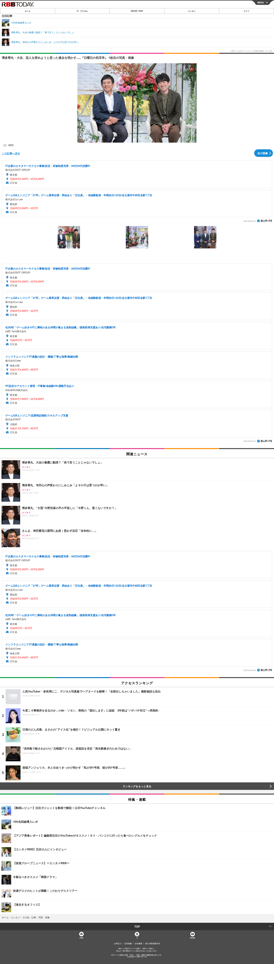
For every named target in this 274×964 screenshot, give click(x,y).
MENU (260, 2)
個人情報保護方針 (152, 943)
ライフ (246, 11)
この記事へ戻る (11, 153)
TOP (137, 926)
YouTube (192, 938)
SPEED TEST (137, 11)
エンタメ (192, 11)
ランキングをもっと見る (137, 786)
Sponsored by (250, 221)
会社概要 (138, 943)
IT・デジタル (82, 11)
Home (81, 938)
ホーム (27, 11)
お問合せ (117, 943)
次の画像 (262, 153)
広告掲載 (128, 943)
